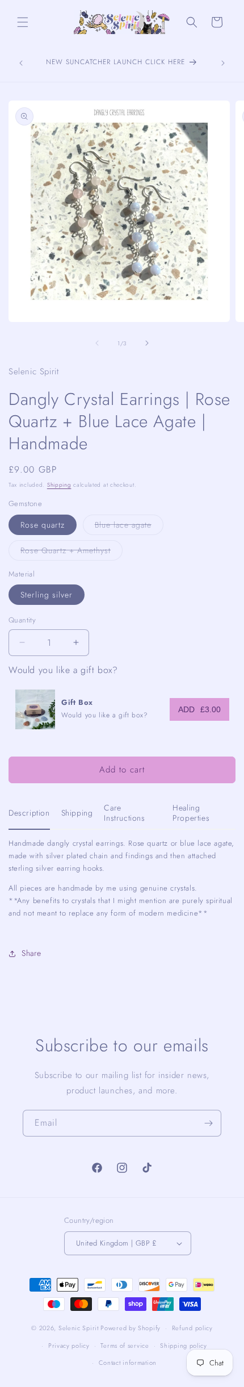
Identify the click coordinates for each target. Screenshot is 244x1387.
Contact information (128, 1362)
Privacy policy (69, 1345)
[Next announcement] (223, 63)
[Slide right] (146, 343)
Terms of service (124, 1345)
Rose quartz (42, 524)
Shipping (59, 485)
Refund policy (192, 1327)
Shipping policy (183, 1345)
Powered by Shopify (130, 1327)
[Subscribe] (208, 1123)
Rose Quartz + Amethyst (71, 552)
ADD (199, 709)
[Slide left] (97, 343)
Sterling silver (46, 594)
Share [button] (31, 953)
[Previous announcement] (21, 63)
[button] (22, 22)
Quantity (22, 620)
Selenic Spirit (78, 1327)
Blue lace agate (129, 527)
